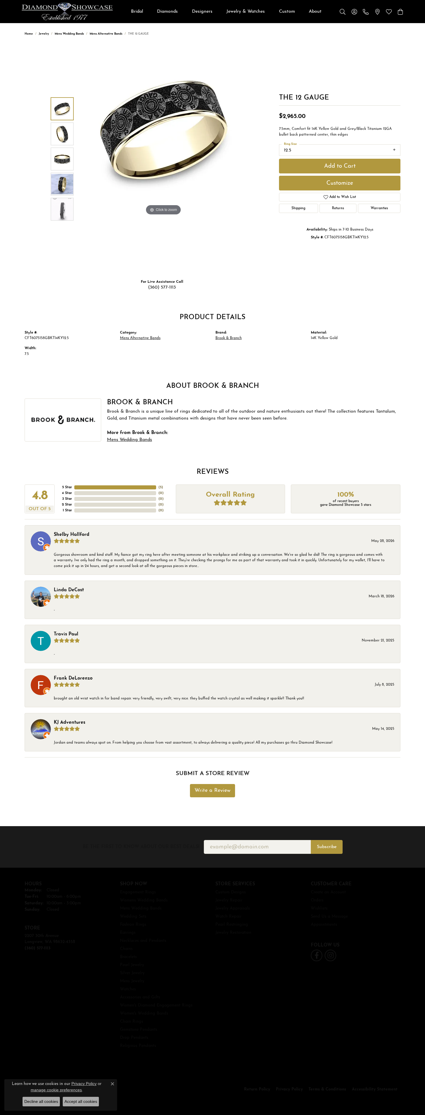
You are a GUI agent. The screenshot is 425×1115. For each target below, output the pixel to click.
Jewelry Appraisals (232, 908)
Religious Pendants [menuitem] (138, 1046)
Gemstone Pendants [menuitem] (138, 1030)
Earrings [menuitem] (128, 933)
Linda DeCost (69, 590)
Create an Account (328, 892)
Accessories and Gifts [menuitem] (140, 997)
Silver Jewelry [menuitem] (132, 973)
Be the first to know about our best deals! (141, 847)
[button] (342, 11)
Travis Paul (66, 634)
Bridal (137, 11)
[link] (366, 11)
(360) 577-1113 (162, 287)
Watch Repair (228, 916)
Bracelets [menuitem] (128, 957)
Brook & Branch (228, 338)
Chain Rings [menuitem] (131, 1021)
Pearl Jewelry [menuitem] (132, 965)
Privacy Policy (289, 1089)
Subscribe (327, 847)
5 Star (67, 487)
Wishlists (319, 908)
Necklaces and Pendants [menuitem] (143, 941)
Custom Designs (230, 892)
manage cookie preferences (56, 1090)
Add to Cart (340, 166)
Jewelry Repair (228, 900)
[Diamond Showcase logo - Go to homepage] (67, 11)
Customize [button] (339, 183)
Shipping (298, 208)
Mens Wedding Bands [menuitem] (141, 908)
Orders (317, 900)
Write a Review (212, 790)
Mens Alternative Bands (106, 33)
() (160, 487)
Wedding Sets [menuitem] (133, 916)
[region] (163, 159)
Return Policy (257, 1089)
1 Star (67, 510)
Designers (202, 11)
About (315, 11)
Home (29, 33)
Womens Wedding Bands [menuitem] (144, 900)
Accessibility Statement (375, 1089)
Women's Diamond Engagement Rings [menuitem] (156, 1005)
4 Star (67, 493)
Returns (338, 208)
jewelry (44, 33)
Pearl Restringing (231, 925)
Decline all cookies (41, 1101)
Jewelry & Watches (245, 11)
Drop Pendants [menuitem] (134, 1038)
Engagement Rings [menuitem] (138, 892)
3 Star (67, 499)
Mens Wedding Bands (69, 33)
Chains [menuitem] (126, 949)
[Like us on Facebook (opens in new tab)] (316, 955)
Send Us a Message (329, 916)
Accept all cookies (80, 1101)
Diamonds (167, 11)
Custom (287, 11)
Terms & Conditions (327, 1089)
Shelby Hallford (71, 534)
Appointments (324, 925)
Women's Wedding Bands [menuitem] (144, 1013)
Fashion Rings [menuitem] (133, 925)
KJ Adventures (69, 722)
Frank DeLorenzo (73, 678)
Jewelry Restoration (233, 933)
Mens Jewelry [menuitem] (132, 981)
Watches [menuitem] (128, 989)
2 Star (67, 504)
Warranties (379, 208)
